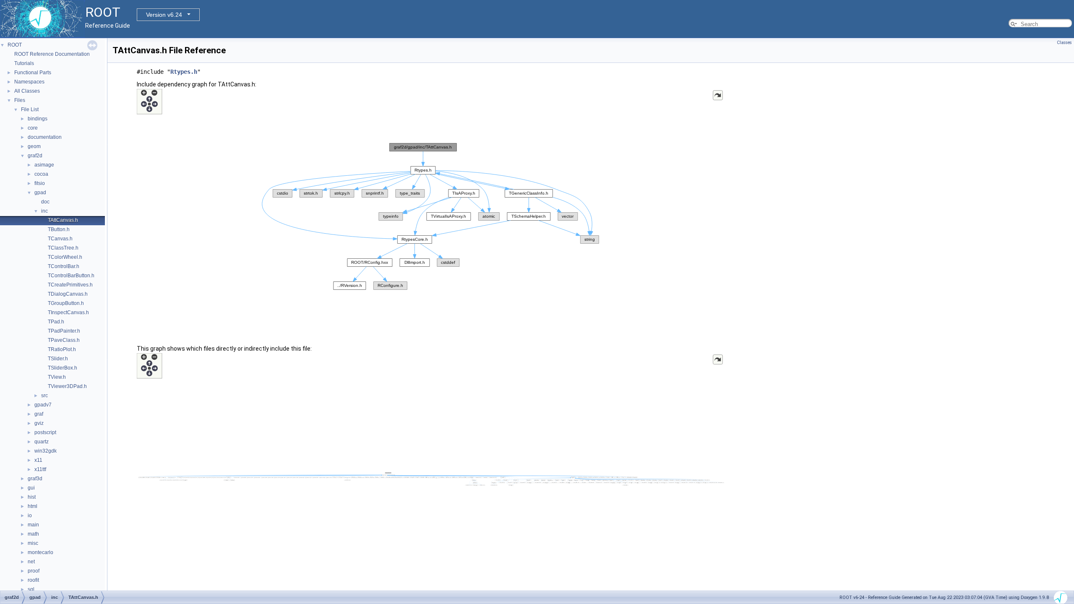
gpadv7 (43, 405)
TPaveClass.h (64, 340)
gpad (40, 192)
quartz (41, 442)
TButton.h (59, 229)
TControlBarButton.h (71, 276)
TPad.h (56, 322)
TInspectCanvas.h (68, 312)
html (32, 506)
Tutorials (24, 63)
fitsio (39, 183)
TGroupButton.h (66, 303)
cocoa (41, 174)
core (33, 128)
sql (31, 589)
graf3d (35, 479)
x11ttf (40, 469)
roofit (33, 580)
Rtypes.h (183, 71)
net (31, 562)
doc (45, 202)
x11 (38, 460)
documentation (45, 137)
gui (31, 488)
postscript (45, 432)
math (33, 534)
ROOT (15, 45)
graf (38, 414)
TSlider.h (58, 359)
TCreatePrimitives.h (70, 285)
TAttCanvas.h (63, 220)
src (44, 395)
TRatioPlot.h (62, 349)
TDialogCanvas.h (68, 294)
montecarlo (40, 552)
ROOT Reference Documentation (52, 54)
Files (19, 100)
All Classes (27, 91)
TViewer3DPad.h (67, 386)
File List (30, 109)
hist (32, 497)
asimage (44, 165)
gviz (39, 423)
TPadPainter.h (64, 331)
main (33, 525)
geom (34, 146)
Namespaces (29, 82)
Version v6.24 (164, 14)
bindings (37, 119)
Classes (1064, 42)
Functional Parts (32, 73)
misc (33, 543)
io (30, 515)
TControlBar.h (63, 266)
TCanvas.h (60, 239)
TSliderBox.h (62, 368)
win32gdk (45, 451)
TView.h (57, 377)
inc (44, 211)
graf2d (35, 156)
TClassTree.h (63, 248)
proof (33, 571)
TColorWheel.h (65, 257)
